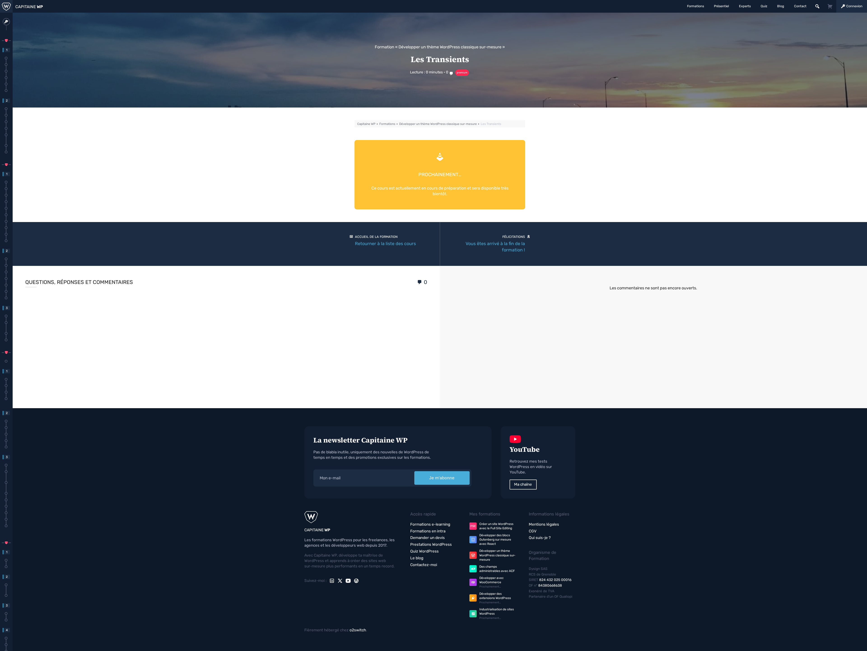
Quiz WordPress (424, 551)
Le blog (416, 558)
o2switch (358, 630)
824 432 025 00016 (555, 580)
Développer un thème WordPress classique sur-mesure (450, 46)
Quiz (764, 6)
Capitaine (29, 6)
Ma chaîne (523, 484)
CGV (532, 531)
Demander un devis (427, 537)
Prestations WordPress (431, 544)
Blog (780, 6)
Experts (745, 6)
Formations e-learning (430, 524)
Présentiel (721, 6)
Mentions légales (544, 524)
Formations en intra (427, 531)
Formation (384, 46)
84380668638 (550, 585)
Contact (800, 6)
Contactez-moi (423, 564)
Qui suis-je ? (540, 537)
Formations (695, 6)
